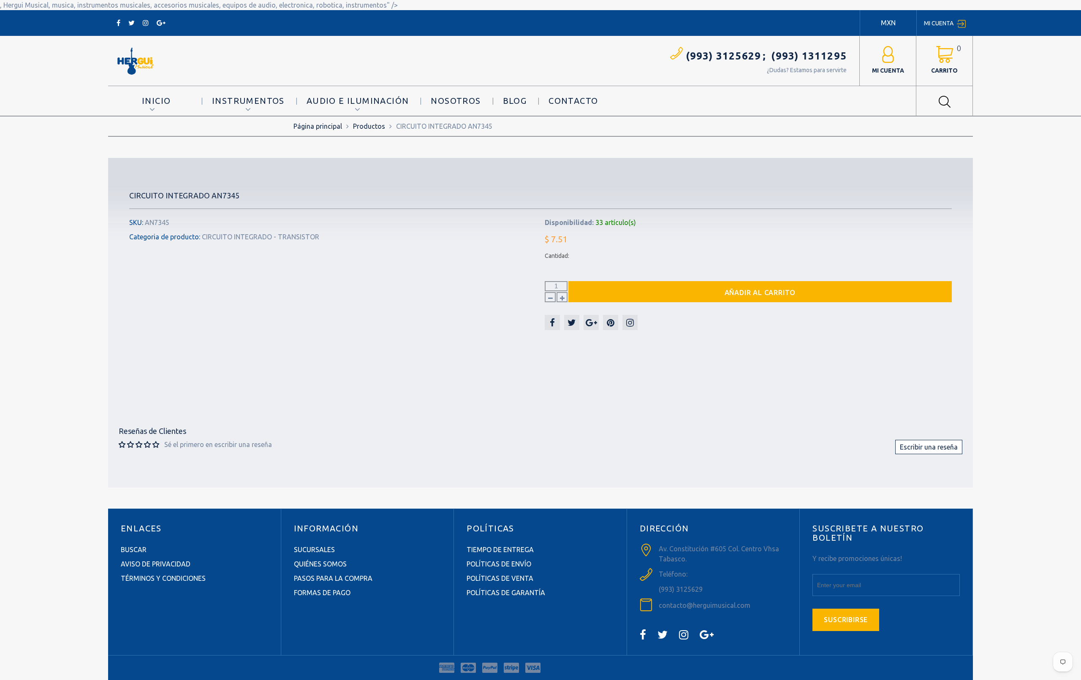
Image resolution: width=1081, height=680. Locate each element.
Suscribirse (846, 619)
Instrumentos (248, 101)
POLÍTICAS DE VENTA (500, 578)
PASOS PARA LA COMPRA (333, 578)
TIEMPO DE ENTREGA (500, 549)
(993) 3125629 (723, 56)
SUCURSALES (314, 549)
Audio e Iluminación (358, 101)
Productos (369, 126)
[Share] (552, 322)
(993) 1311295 (809, 56)
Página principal (317, 126)
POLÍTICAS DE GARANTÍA (506, 592)
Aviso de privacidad (155, 564)
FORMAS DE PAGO (322, 592)
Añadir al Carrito (760, 292)
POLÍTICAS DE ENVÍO (499, 564)
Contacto (573, 101)
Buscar (134, 549)
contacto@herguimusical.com (704, 605)
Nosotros (456, 101)
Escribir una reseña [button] (929, 447)
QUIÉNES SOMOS (320, 564)
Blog (515, 101)
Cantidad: (557, 255)
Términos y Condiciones (163, 578)
